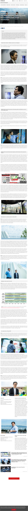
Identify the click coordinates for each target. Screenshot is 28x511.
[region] (14, 508)
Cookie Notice (13, 509)
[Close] (27, 507)
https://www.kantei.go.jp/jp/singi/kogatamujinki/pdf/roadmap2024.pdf (10, 307)
